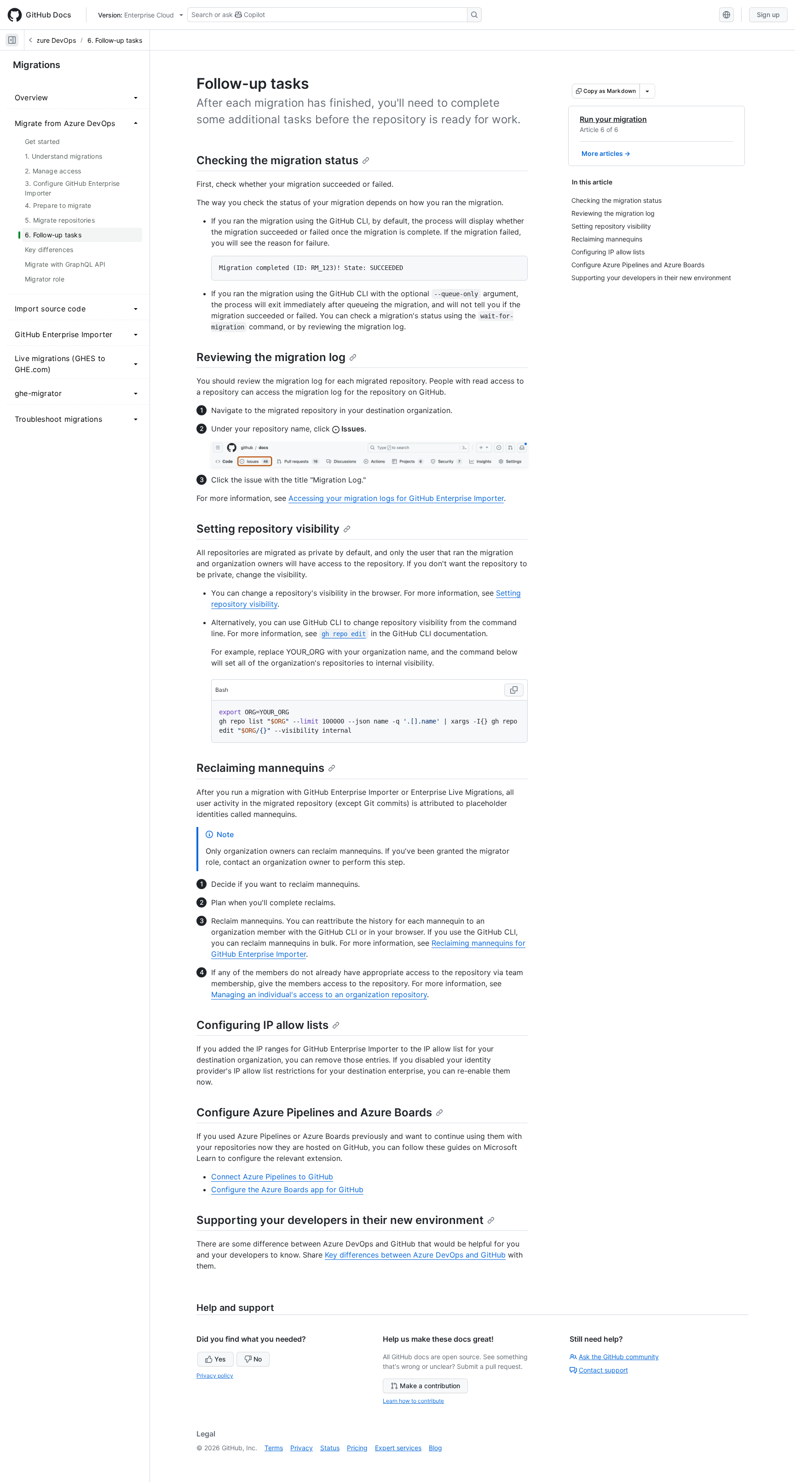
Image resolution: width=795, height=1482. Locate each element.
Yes (220, 1359)
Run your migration (613, 119)
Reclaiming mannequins (260, 768)
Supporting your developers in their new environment (340, 1220)
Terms (274, 1448)
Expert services (398, 1448)
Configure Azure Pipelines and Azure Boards (314, 1112)
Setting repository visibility (268, 528)
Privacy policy (214, 1375)
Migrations (36, 64)
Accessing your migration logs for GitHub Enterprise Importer (396, 498)
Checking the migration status (277, 160)
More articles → (606, 153)
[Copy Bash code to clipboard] (514, 690)
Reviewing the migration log (271, 357)
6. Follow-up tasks (114, 40)
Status (330, 1448)
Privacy (301, 1448)
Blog (435, 1448)
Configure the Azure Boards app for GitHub (287, 1189)
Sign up (768, 14)
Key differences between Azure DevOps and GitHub (415, 1254)
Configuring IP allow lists (262, 1025)
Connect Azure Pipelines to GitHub (272, 1176)
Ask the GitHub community (619, 1357)
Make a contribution (430, 1386)
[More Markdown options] (647, 91)
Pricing (357, 1448)
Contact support (603, 1370)
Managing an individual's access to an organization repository (319, 994)
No (257, 1359)
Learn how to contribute (413, 1400)
